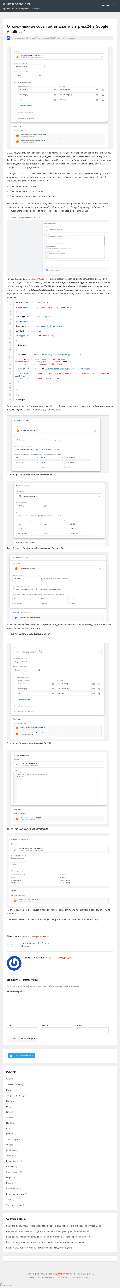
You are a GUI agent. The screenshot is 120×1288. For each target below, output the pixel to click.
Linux (8, 1112)
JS (7, 1106)
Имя (9, 1025)
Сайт (80, 1025)
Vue (8, 1144)
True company (13, 1139)
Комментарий (15, 991)
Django (9, 1090)
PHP (8, 1128)
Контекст (11, 1166)
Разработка (12, 1188)
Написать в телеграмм (23, 1055)
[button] (106, 5)
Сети (8, 1199)
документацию (36, 278)
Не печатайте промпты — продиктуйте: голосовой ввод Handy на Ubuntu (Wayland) (48, 1231)
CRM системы (13, 1084)
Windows (10, 1150)
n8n (8, 1117)
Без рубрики (12, 1161)
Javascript (10, 1101)
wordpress (11, 1155)
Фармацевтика (13, 1205)
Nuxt (8, 1122)
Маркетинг (11, 1177)
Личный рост (12, 1172)
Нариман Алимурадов (37, 38)
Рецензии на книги (15, 1194)
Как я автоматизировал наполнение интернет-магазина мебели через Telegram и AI (48, 1236)
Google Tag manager (67, 38)
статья (83, 919)
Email (45, 1025)
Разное (9, 1183)
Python (9, 1133)
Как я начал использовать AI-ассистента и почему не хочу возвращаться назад (46, 1242)
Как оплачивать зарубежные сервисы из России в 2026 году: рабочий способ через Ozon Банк (53, 1225)
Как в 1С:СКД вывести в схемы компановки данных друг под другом (39, 1247)
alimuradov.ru (17, 4)
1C (7, 1079)
